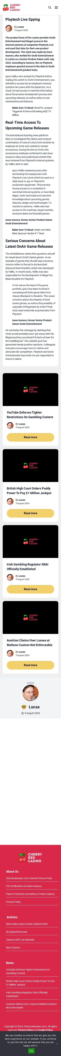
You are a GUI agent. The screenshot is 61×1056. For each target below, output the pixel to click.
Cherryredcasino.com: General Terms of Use (29, 878)
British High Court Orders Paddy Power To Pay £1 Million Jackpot (30, 983)
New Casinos (13, 947)
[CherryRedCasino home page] (19, 7)
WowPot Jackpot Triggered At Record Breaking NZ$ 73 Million (32, 111)
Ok (31, 1050)
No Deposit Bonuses (16, 931)
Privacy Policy (13, 901)
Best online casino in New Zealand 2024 (27, 924)
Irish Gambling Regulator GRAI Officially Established (27, 994)
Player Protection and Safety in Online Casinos (30, 894)
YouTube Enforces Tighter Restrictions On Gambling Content (28, 971)
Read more (30, 437)
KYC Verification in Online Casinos (24, 886)
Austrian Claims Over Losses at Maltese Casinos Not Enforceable (31, 1006)
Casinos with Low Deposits (20, 939)
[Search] (50, 7)
